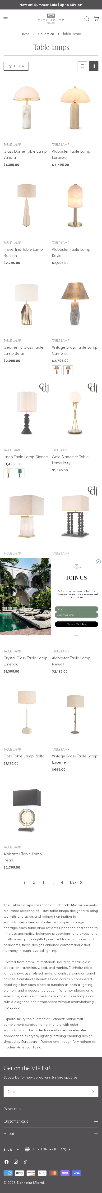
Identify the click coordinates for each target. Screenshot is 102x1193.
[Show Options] (95, 609)
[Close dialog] (98, 562)
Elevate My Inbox (76, 624)
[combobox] (75, 609)
